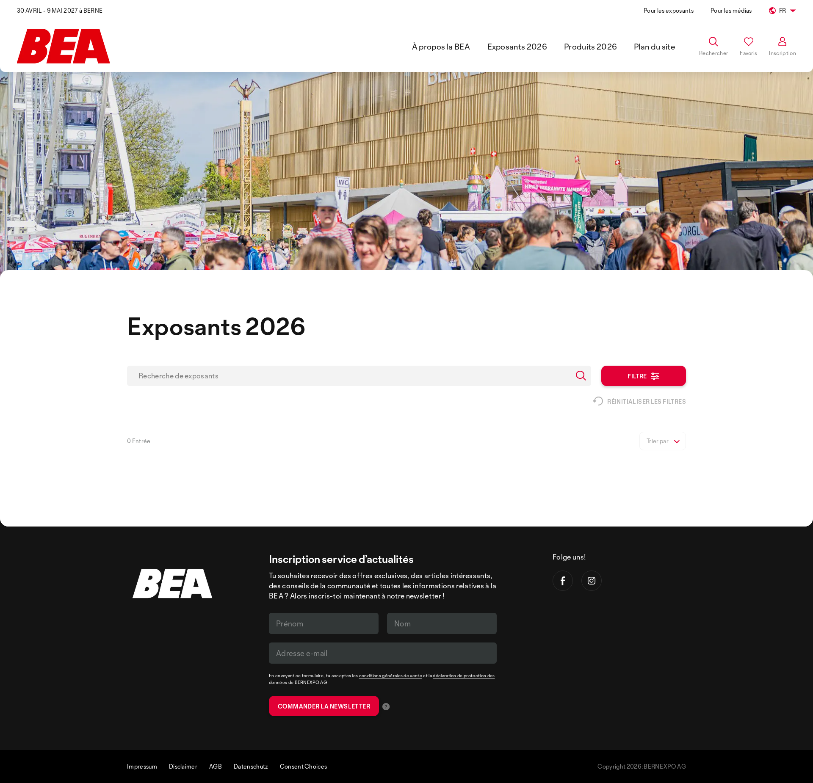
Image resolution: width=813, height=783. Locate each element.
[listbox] (663, 441)
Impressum (142, 766)
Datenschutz (251, 766)
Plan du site (654, 46)
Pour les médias (731, 10)
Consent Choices (303, 766)
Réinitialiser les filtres (646, 401)
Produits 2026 (590, 46)
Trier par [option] (658, 441)
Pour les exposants (669, 10)
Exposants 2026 (517, 46)
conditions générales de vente (390, 675)
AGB (215, 766)
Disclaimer (183, 766)
